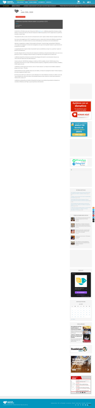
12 (89, 310)
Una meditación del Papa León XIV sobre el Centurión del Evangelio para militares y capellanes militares (76, 329)
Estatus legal (78, 403)
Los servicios (68, 403)
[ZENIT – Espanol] (9, 2)
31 (83, 316)
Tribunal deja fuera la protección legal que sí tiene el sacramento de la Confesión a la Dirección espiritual (62, 5)
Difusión (73, 403)
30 (80, 316)
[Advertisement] (81, 91)
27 (72, 316)
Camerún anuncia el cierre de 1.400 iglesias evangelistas (82, 237)
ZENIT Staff (18, 26)
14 (75, 312)
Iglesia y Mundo (33, 2)
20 (72, 314)
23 (80, 314)
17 (83, 312)
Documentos (41, 2)
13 (72, 312)
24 (83, 314)
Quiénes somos (54, 403)
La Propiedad (62, 403)
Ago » (74, 319)
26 (89, 314)
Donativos (48, 2)
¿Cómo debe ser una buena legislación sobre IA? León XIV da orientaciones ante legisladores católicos (82, 242)
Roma (26, 2)
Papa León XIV (20, 2)
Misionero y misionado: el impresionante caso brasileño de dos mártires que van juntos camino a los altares (82, 231)
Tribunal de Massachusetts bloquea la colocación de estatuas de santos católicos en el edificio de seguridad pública (80, 204)
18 (86, 312)
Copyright (83, 403)
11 (86, 310)
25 (86, 314)
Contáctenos (88, 403)
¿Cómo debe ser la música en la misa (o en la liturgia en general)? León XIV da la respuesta (82, 218)
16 (80, 312)
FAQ (58, 403)
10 (83, 310)
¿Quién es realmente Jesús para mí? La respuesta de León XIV (77, 336)
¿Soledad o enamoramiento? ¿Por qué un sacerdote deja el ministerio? (18, 5)
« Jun (72, 319)
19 (89, 312)
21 (75, 314)
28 (75, 316)
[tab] (76, 377)
